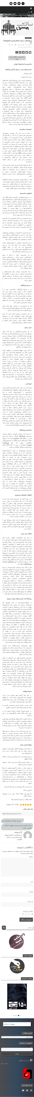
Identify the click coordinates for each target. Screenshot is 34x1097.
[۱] (23, 365)
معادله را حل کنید (28, 911)
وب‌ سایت (30, 901)
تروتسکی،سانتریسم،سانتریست (25, 47)
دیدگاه (30, 857)
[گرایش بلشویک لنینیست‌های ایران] (17, 15)
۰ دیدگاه (13, 44)
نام (31, 881)
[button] (29, 12)
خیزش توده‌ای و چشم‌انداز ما (12, 821)
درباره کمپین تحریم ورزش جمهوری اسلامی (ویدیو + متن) (18, 826)
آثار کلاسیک (28, 38)
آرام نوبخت (19, 44)
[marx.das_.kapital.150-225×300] (17, 996)
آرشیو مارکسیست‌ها (17, 799)
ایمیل (31, 891)
